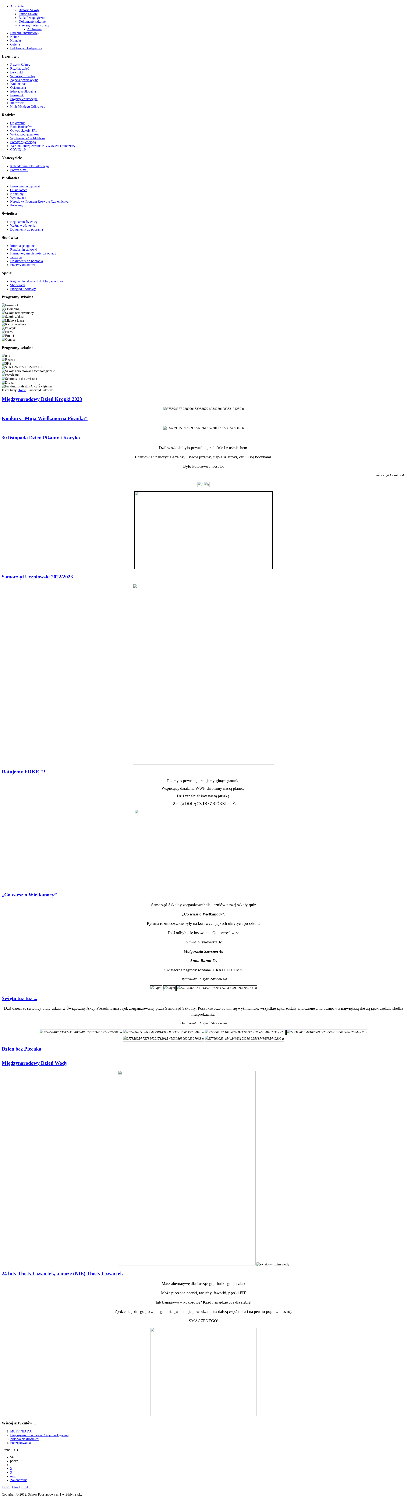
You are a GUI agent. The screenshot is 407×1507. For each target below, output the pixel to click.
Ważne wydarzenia (23, 225)
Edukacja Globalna (23, 91)
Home (22, 390)
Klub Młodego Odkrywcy (27, 106)
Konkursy (17, 194)
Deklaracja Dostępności (26, 48)
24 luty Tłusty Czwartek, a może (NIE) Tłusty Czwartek (62, 1273)
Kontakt (15, 40)
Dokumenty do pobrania (26, 229)
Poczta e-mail (19, 170)
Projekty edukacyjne (24, 99)
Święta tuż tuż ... (19, 998)
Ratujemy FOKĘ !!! (23, 771)
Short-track (17, 285)
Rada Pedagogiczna (32, 17)
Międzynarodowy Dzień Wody (34, 1063)
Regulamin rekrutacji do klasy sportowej (37, 281)
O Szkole (17, 6)
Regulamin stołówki (23, 249)
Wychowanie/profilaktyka (27, 138)
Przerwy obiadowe (22, 265)
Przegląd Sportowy (23, 289)
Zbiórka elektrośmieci (24, 1439)
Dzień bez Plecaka (21, 1049)
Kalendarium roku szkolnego (29, 166)
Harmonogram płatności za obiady (33, 253)
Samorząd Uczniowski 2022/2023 (37, 576)
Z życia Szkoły (20, 64)
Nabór (14, 37)
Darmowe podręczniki (25, 186)
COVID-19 (18, 149)
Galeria (15, 44)
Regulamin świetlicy (24, 222)
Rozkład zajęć (19, 68)
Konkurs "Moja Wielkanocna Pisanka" (45, 418)
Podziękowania (20, 1443)
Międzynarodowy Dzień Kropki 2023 (42, 399)
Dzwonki (16, 72)
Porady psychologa (23, 142)
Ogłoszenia (17, 123)
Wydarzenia (18, 197)
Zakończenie (18, 1480)
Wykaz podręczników (24, 134)
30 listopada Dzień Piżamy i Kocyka (41, 437)
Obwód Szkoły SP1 (23, 130)
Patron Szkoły (28, 14)
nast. (13, 1476)
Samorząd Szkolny (22, 76)
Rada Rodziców (21, 127)
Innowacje (17, 103)
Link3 (26, 1487)
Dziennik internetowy (24, 33)
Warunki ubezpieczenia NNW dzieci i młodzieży (42, 146)
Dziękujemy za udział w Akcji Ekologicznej (39, 1435)
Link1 (6, 1487)
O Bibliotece (18, 190)
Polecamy (16, 205)
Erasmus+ (17, 95)
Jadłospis (16, 257)
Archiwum (34, 29)
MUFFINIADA (21, 1431)
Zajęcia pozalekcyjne (24, 80)
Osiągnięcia (18, 87)
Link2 (16, 1487)
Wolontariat (18, 84)
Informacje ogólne (22, 245)
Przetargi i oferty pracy (34, 25)
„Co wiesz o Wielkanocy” (29, 894)
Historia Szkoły (29, 10)
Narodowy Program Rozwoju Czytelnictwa (39, 201)
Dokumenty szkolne (32, 21)
